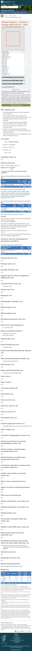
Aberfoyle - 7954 (5, 55)
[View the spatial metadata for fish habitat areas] (16, 417)
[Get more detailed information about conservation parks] (15, 388)
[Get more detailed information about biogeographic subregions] (20, 301)
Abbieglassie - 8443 (5, 53)
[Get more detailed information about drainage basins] (13, 264)
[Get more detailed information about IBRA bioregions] (13, 307)
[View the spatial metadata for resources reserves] (17, 406)
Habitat (3, 205)
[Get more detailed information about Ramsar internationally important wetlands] (1, 352)
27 (9, 578)
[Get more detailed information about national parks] (12, 364)
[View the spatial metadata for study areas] (10, 376)
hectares (13, 167)
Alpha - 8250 (4, 64)
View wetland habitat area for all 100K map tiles (12, 214)
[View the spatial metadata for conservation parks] (17, 388)
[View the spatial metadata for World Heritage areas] (18, 344)
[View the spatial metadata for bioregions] (11, 295)
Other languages (16, 641)
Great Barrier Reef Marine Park (10, 361)
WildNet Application (24, 599)
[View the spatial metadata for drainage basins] (14, 264)
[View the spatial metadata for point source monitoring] (20, 495)
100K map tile (12, 144)
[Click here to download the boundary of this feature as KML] (3, 327)
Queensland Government (16, 649)
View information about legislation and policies (12, 566)
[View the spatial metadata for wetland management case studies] (28, 507)
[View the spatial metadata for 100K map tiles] (24, 80)
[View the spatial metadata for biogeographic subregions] (22, 301)
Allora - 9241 (4, 63)
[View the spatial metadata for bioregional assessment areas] (24, 319)
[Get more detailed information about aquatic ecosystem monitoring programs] (1, 489)
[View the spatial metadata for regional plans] (14, 339)
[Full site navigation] (2, 16)
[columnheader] (9, 248)
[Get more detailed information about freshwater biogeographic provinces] (28, 435)
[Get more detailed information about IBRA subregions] (13, 313)
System (3, 181)
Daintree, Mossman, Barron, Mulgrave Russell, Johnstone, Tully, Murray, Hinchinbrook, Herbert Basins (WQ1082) (16, 547)
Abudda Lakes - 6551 (6, 57)
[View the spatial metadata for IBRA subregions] (15, 313)
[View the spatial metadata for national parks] (13, 364)
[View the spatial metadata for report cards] (10, 382)
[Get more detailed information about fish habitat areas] (14, 417)
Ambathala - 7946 (5, 66)
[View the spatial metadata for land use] (18, 241)
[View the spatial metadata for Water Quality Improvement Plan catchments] (11, 535)
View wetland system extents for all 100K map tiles (13, 189)
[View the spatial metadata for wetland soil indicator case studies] (28, 501)
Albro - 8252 (4, 61)
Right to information (17, 637)
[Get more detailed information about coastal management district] (22, 423)
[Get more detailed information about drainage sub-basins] (16, 270)
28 (9, 576)
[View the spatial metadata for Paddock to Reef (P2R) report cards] (28, 527)
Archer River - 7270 (5, 74)
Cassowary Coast (7, 286)
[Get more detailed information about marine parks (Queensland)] (21, 370)
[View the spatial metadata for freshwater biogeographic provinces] (29, 435)
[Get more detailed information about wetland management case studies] (26, 507)
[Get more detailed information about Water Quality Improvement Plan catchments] (10, 535)
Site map (3, 4)
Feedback (17, 642)
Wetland (3, 600)
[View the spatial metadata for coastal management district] (23, 423)
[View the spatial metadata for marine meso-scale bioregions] (23, 325)
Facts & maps (12, 15)
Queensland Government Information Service (13, 93)
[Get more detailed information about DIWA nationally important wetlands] (27, 358)
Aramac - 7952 (4, 71)
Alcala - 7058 (4, 62)
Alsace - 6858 (4, 65)
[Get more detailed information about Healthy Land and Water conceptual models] (7, 475)
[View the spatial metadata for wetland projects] (15, 513)
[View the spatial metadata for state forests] (12, 394)
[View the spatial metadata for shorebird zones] (15, 552)
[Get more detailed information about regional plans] (12, 339)
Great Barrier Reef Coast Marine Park (12, 372)
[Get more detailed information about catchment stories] (15, 157)
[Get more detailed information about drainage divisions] (15, 258)
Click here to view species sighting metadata (9, 584)
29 (9, 583)
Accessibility (16, 638)
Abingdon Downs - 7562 (6, 56)
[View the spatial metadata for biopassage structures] (19, 558)
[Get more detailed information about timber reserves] (13, 412)
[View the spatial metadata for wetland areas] (14, 163)
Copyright (16, 634)
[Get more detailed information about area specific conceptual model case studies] (7, 521)
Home (5, 15)
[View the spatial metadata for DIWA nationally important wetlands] (28, 358)
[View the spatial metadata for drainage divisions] (16, 258)
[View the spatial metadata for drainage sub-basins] (18, 270)
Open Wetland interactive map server (13, 77)
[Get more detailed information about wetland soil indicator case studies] (27, 501)
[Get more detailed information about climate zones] (12, 289)
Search (20, 7)
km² (12, 169)
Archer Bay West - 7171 (6, 73)
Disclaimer (17, 635)
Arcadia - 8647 (4, 72)
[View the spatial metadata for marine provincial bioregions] (22, 331)
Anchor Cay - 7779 (5, 68)
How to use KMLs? (16, 89)
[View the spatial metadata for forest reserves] (14, 400)
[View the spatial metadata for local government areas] (20, 284)
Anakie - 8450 (4, 67)
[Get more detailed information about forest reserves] (13, 400)
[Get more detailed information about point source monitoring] (19, 495)
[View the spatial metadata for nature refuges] (13, 429)
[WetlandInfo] (7, 11)
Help (14, 4)
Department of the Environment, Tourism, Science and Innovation (14, 12)
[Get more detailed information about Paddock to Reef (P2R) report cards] (27, 527)
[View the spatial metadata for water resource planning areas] (25, 481)
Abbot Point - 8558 (5, 54)
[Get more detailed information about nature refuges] (12, 429)
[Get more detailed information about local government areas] (19, 284)
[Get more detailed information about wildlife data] (7, 569)
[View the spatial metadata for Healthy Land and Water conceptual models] (8, 475)
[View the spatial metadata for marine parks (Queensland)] (22, 370)
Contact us (9, 4)
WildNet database (24, 586)
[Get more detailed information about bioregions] (9, 295)
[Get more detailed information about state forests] (11, 394)
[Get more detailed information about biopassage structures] (18, 558)
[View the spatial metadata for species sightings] (8, 569)
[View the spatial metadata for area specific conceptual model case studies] (8, 521)
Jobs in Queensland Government (16, 640)
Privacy (16, 636)
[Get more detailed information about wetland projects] (14, 513)
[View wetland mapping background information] (13, 163)
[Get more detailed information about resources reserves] (16, 406)
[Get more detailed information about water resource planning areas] (23, 481)
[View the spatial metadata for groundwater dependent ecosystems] (14, 86)
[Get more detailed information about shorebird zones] (13, 552)
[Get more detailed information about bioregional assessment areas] (23, 319)
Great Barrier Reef (7, 347)
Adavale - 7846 (4, 58)
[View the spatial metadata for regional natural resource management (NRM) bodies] (13, 278)
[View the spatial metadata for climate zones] (13, 289)
